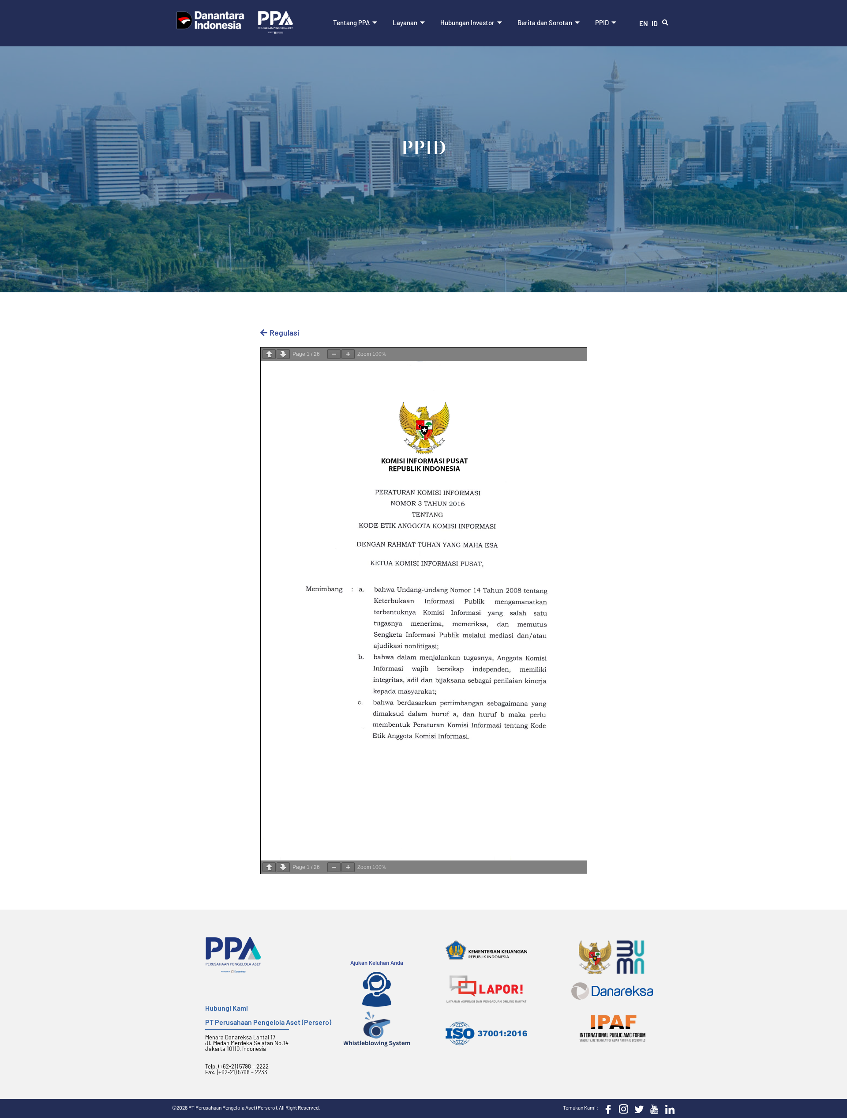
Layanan (405, 22)
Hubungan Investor (467, 22)
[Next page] (283, 354)
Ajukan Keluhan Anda (376, 962)
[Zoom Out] (334, 354)
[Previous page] (269, 354)
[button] (665, 23)
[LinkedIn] (668, 1108)
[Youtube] (652, 1108)
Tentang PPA (351, 22)
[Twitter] (637, 1108)
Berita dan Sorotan (544, 22)
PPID (602, 22)
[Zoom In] (348, 354)
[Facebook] (606, 1108)
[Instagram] (621, 1108)
